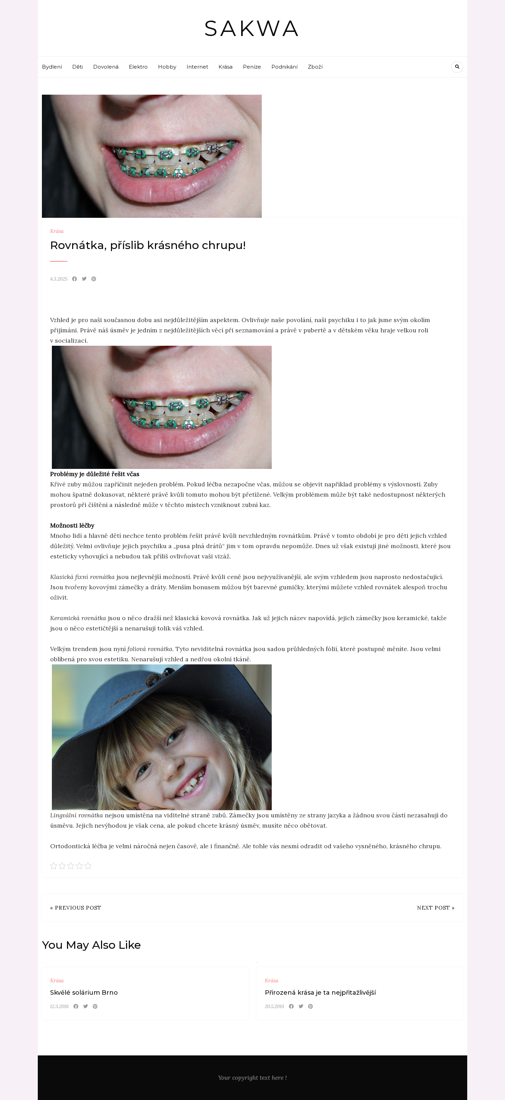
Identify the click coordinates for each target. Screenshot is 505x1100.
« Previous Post (75, 907)
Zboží (315, 66)
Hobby (167, 66)
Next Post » (436, 907)
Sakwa (252, 28)
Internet (197, 66)
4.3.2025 (58, 279)
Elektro (138, 66)
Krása (225, 66)
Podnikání (284, 66)
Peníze (252, 66)
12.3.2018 (59, 1006)
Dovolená (106, 66)
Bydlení (52, 66)
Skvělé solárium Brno (84, 992)
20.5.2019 (274, 1006)
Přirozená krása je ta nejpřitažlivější (320, 992)
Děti (77, 66)
